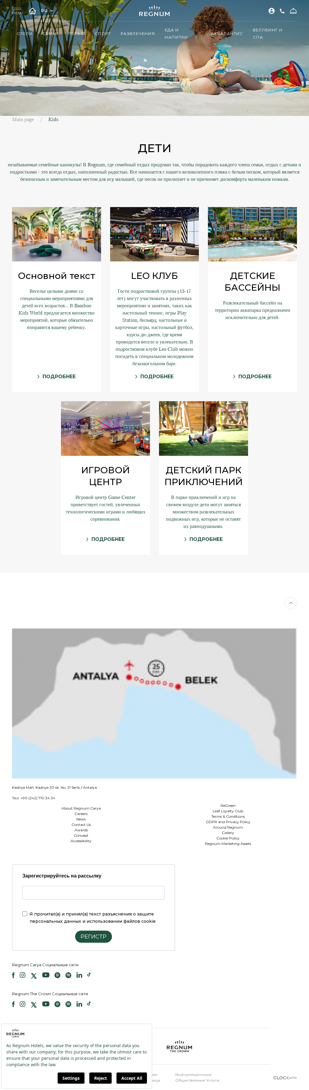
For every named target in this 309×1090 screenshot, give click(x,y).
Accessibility (81, 841)
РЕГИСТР (94, 936)
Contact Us (81, 824)
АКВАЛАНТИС (227, 33)
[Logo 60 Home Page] (155, 10)
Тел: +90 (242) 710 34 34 (33, 798)
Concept (81, 835)
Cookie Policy (228, 838)
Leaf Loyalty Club (228, 811)
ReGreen (228, 805)
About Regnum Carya (81, 808)
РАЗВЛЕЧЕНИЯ (138, 33)
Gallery (228, 832)
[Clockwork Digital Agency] (285, 1077)
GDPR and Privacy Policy (228, 822)
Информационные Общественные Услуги (197, 1077)
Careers (81, 813)
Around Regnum (228, 827)
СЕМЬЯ (51, 33)
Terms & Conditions (228, 816)
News (81, 819)
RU (45, 10)
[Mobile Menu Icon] (17, 10)
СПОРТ (103, 33)
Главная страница (151, 1077)
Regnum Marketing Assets (228, 843)
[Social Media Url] (13, 976)
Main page (23, 119)
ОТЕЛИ (25, 33)
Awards (81, 830)
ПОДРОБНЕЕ (59, 376)
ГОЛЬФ (76, 33)
